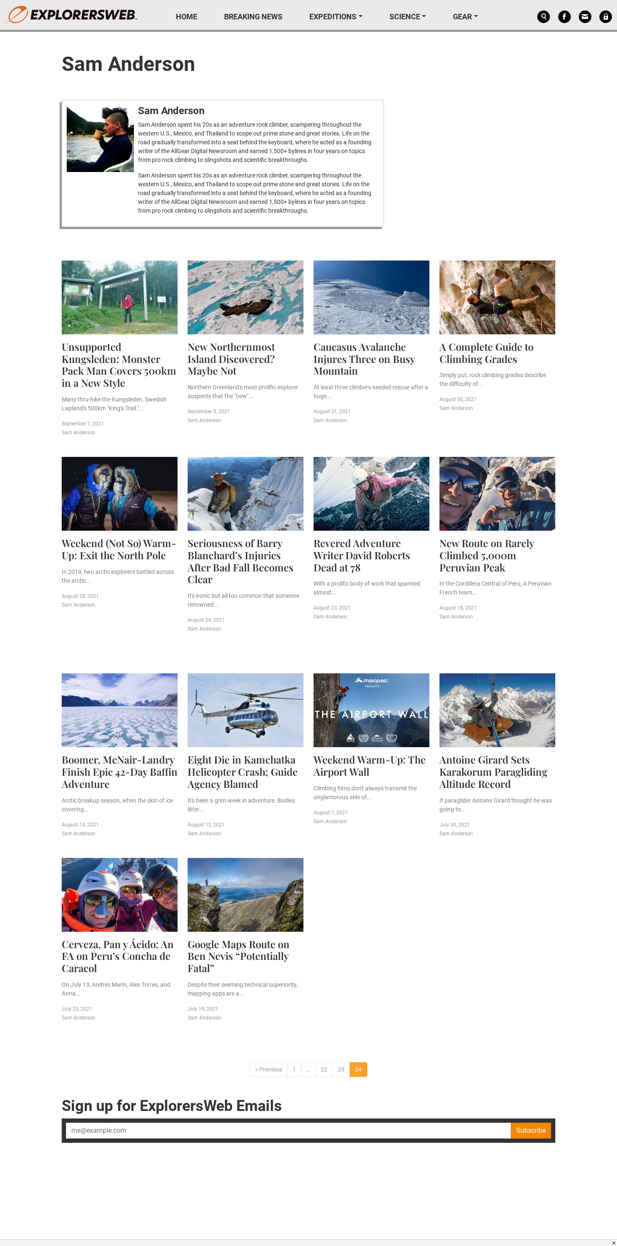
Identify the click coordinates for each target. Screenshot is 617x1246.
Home (186, 16)
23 (341, 1069)
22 (324, 1069)
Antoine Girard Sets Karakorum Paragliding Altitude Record (493, 771)
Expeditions (332, 16)
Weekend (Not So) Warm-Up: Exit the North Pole (119, 549)
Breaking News (253, 16)
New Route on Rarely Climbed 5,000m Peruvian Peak (486, 555)
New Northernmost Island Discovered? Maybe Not (231, 359)
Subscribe (531, 1130)
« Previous (268, 1069)
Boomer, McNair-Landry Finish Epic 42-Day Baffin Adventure (120, 771)
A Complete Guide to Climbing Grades (486, 352)
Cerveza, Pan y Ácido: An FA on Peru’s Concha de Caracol (118, 956)
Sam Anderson (171, 111)
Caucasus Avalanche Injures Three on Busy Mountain (364, 359)
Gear (462, 16)
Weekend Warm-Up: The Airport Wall (370, 765)
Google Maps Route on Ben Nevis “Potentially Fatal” (239, 956)
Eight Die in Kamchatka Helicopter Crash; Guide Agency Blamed (243, 771)
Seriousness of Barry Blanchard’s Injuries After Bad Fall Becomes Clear (240, 561)
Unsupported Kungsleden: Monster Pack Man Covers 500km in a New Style (119, 364)
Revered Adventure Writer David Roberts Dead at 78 (362, 555)
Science (405, 16)
